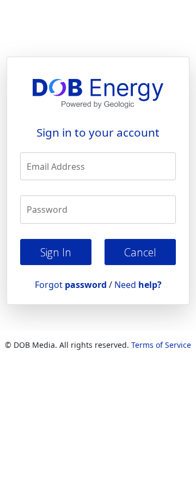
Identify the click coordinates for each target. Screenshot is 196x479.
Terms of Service (161, 345)
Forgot (71, 285)
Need (138, 285)
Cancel (140, 252)
